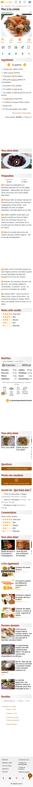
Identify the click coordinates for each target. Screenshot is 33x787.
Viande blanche (9, 701)
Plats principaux (12, 724)
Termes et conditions (21, 768)
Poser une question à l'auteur (17, 469)
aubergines (8, 99)
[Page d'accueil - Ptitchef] (2, 6)
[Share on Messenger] (9, 53)
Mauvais (15, 326)
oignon (11, 73)
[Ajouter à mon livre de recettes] (28, 47)
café (15, 89)
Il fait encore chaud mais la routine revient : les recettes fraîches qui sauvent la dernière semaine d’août (16, 634)
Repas (9, 709)
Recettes (5, 760)
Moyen (15, 320)
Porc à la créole (7, 447)
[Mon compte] (20, 2)
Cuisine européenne (13, 720)
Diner (14, 709)
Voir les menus (7, 766)
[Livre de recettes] (16, 2)
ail (14, 76)
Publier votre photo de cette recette (16, 483)
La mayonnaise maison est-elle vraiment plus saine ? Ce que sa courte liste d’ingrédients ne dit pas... (15, 650)
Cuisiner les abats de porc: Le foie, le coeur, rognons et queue (23, 612)
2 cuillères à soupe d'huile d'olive (16, 102)
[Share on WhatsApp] (16, 53)
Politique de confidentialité (22, 763)
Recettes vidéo (7, 763)
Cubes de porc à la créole (22, 448)
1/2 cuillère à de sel (12, 89)
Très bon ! (16, 314)
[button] (3, 25)
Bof (13, 323)
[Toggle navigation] (29, 2)
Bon (14, 317)
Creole (20, 701)
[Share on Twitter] (22, 53)
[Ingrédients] (3, 393)
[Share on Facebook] (2, 53)
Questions (5, 769)
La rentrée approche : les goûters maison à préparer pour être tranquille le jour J (23, 684)
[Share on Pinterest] (29, 53)
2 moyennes (12, 99)
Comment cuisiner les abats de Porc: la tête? (23, 597)
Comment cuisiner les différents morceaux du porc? (23, 584)
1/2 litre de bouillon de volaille (15, 109)
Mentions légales (24, 772)
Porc (28, 701)
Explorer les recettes (9, 706)
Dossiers (5, 772)
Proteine (9, 713)
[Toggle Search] (24, 2)
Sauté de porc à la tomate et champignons (8, 553)
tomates (14, 80)
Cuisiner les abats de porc (22, 568)
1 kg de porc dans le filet (13, 69)
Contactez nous (24, 760)
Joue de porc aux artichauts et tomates (22, 553)
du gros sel (7, 106)
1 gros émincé (11, 73)
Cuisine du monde (12, 717)
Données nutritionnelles (22, 113)
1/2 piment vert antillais (12, 86)
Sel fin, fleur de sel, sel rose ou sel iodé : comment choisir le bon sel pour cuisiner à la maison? (16, 666)
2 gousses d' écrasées (12, 76)
